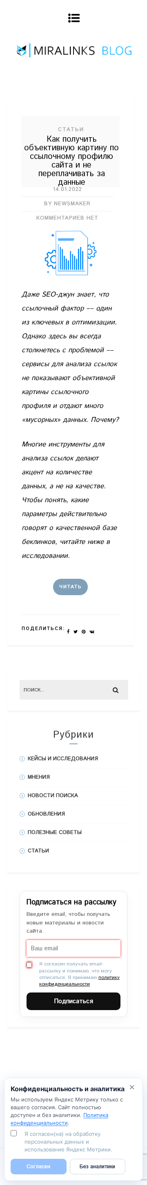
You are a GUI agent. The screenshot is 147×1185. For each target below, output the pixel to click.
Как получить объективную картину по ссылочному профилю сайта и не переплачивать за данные (71, 161)
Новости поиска (53, 796)
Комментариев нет (67, 218)
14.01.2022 (67, 189)
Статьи (71, 130)
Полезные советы (55, 832)
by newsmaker (67, 204)
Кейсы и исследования (63, 759)
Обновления (46, 814)
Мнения (39, 777)
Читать (70, 586)
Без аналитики (97, 1167)
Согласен (38, 1167)
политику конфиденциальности (79, 981)
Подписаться (73, 1001)
